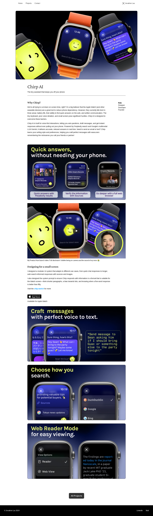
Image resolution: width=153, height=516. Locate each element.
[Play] (76, 230)
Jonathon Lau (130, 3)
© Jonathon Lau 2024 (11, 510)
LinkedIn (140, 510)
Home (20, 3)
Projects (29, 3)
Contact (37, 3)
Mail (147, 510)
